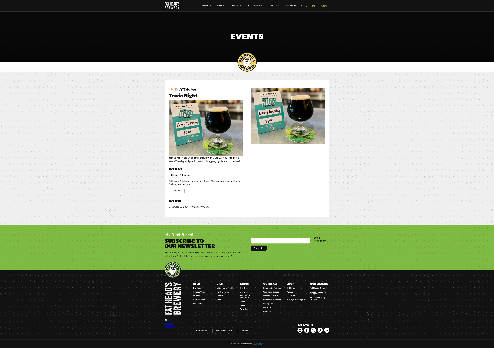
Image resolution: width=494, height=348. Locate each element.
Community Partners (272, 288)
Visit (219, 5)
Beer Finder (311, 6)
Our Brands (292, 5)
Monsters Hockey (270, 296)
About (235, 5)
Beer (205, 5)
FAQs (242, 305)
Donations (267, 307)
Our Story (244, 288)
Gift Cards (291, 288)
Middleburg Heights (225, 288)
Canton (220, 296)
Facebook (306, 330)
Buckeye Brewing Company (317, 298)
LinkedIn (326, 330)
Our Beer (197, 288)
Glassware (291, 296)
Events (219, 300)
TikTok (320, 330)
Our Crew (244, 292)
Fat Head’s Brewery (318, 288)
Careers (243, 301)
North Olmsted (223, 292)
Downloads (245, 309)
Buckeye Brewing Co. (296, 300)
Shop (272, 5)
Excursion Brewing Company (318, 293)
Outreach (254, 5)
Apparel (290, 292)
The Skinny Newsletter (245, 297)
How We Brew (199, 300)
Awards (196, 296)
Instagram (300, 330)
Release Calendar (200, 292)
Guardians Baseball (271, 292)
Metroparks (268, 303)
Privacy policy (258, 344)
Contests (267, 311)
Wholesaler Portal (224, 330)
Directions (177, 190)
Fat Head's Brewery (172, 5)
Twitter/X (313, 330)
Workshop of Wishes (272, 300)
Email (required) (320, 239)
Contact (325, 6)
